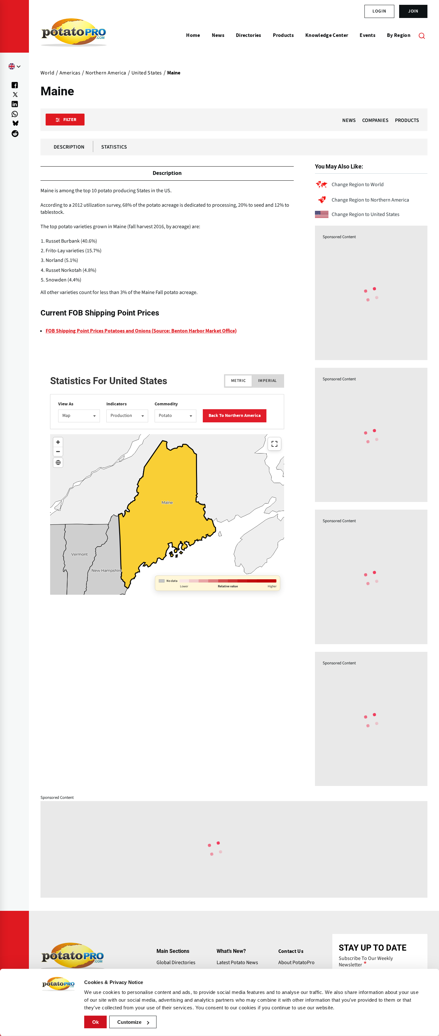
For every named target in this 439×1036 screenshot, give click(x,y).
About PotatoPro (296, 962)
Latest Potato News (237, 962)
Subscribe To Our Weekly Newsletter (366, 961)
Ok (95, 1022)
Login (379, 11)
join (413, 11)
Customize (129, 1022)
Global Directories (176, 962)
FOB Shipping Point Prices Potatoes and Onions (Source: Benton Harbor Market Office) (141, 330)
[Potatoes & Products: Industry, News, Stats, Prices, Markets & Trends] (73, 35)
